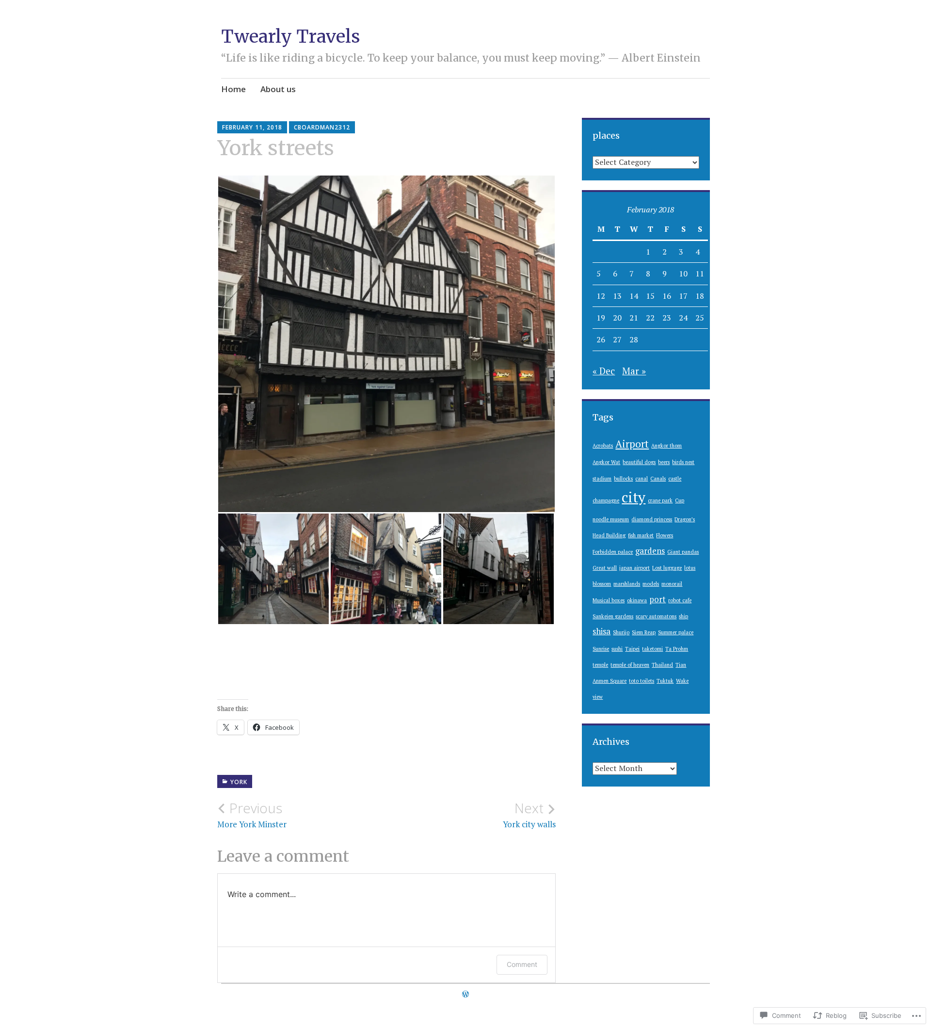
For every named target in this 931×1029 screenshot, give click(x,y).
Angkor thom (666, 445)
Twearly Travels (290, 37)
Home (233, 89)
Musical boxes (609, 600)
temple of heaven (629, 664)
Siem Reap (644, 632)
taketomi (652, 648)
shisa (601, 631)
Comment (522, 964)
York (238, 782)
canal (641, 478)
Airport (632, 443)
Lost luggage (667, 567)
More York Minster (252, 814)
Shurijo (621, 632)
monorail (671, 583)
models (650, 583)
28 (633, 339)
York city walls (529, 814)
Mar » (634, 371)
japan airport (634, 567)
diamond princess (651, 519)
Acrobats (603, 445)
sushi (617, 648)
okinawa (637, 600)
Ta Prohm (676, 648)
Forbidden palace (613, 551)
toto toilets (641, 680)
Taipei (632, 648)
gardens (650, 551)
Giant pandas (683, 551)
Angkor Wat (606, 462)
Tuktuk (665, 680)
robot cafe (679, 600)
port (657, 599)
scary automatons (656, 616)
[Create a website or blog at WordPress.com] (465, 994)
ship (683, 616)
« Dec (604, 371)
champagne (606, 500)
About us (278, 89)
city (633, 497)
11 (699, 273)
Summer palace (675, 632)
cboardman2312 (322, 127)
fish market (641, 535)
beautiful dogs (639, 462)
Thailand (662, 664)
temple (600, 664)
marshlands (626, 583)
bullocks (623, 478)
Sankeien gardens (613, 616)
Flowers (664, 535)
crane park (660, 500)
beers (664, 462)
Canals (658, 478)
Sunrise (601, 648)
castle (674, 478)
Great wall (605, 567)
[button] (386, 344)
